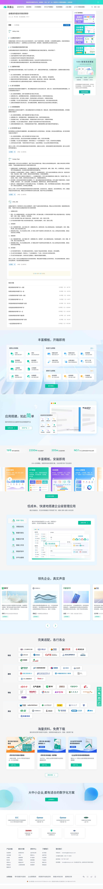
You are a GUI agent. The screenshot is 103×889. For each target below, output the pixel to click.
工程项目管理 (21, 864)
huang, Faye (16, 159)
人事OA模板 (68, 7)
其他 (54, 432)
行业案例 (44, 857)
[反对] (15, 152)
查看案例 (26, 649)
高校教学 (32, 864)
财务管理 (48, 432)
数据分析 (9, 867)
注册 (98, 7)
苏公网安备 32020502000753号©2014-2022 (40, 881)
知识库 (8, 860)
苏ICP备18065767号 (70, 881)
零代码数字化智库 (20, 876)
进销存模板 (28, 7)
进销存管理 (22, 16)
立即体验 (7, 884)
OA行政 (54, 426)
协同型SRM (21, 852)
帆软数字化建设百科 (45, 876)
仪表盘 (8, 857)
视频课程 (32, 860)
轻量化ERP (21, 862)
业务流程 (9, 855)
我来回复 (67, 25)
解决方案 (21, 849)
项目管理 (42, 432)
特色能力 (9, 864)
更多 (91, 348)
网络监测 (44, 864)
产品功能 (10, 849)
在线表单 (9, 852)
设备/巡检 (43, 426)
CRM (19, 855)
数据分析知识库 (58, 876)
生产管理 (54, 420)
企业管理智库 (32, 876)
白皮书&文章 (33, 852)
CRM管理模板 (37, 7)
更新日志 (44, 862)
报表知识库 (68, 876)
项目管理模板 (59, 7)
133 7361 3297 (65, 859)
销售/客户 (48, 420)
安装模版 (11, 884)
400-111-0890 (67, 856)
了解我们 (45, 849)
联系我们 (59, 849)
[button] (10, 479)
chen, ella (11, 16)
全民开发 (44, 855)
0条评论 (24, 152)
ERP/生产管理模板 (48, 7)
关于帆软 (44, 852)
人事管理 (48, 426)
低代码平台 (21, 7)
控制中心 (9, 862)
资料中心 (33, 849)
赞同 (11, 152)
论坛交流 (32, 862)
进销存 (42, 420)
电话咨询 (2, 884)
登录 (95, 7)
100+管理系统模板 (80, 7)
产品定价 (44, 860)
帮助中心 (32, 855)
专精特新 (20, 860)
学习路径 (32, 857)
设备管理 (20, 857)
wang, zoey (15, 31)
